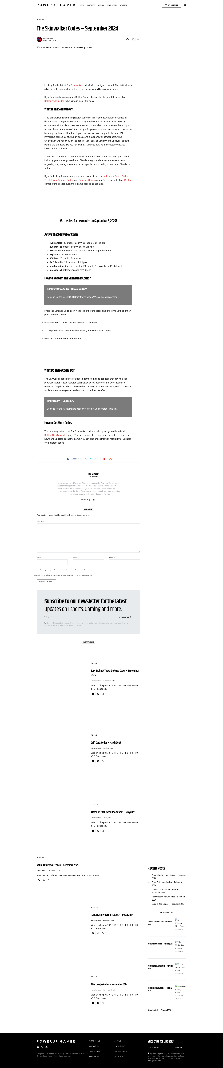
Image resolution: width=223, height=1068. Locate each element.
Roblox (40, 20)
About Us (117, 1041)
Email (75, 557)
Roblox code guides (54, 101)
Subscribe (173, 5)
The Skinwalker (74, 85)
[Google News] (46, 1047)
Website (112, 557)
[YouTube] (38, 1047)
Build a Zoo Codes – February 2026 (168, 904)
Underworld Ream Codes (115, 176)
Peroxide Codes (87, 180)
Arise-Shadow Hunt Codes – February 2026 (169, 876)
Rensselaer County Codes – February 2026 (168, 898)
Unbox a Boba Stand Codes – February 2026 (165, 891)
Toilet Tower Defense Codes (58, 180)
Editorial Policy (120, 1051)
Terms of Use (94, 1051)
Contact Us (94, 1046)
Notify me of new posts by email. (80, 575)
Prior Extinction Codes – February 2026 (167, 884)
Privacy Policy (119, 1046)
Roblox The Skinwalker (56, 435)
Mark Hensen (48, 38)
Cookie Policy (94, 1056)
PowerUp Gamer (56, 5)
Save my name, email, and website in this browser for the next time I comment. (68, 570)
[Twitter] (42, 1047)
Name (39, 557)
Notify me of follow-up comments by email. (51, 575)
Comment (41, 521)
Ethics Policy (119, 1056)
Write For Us (94, 1041)
